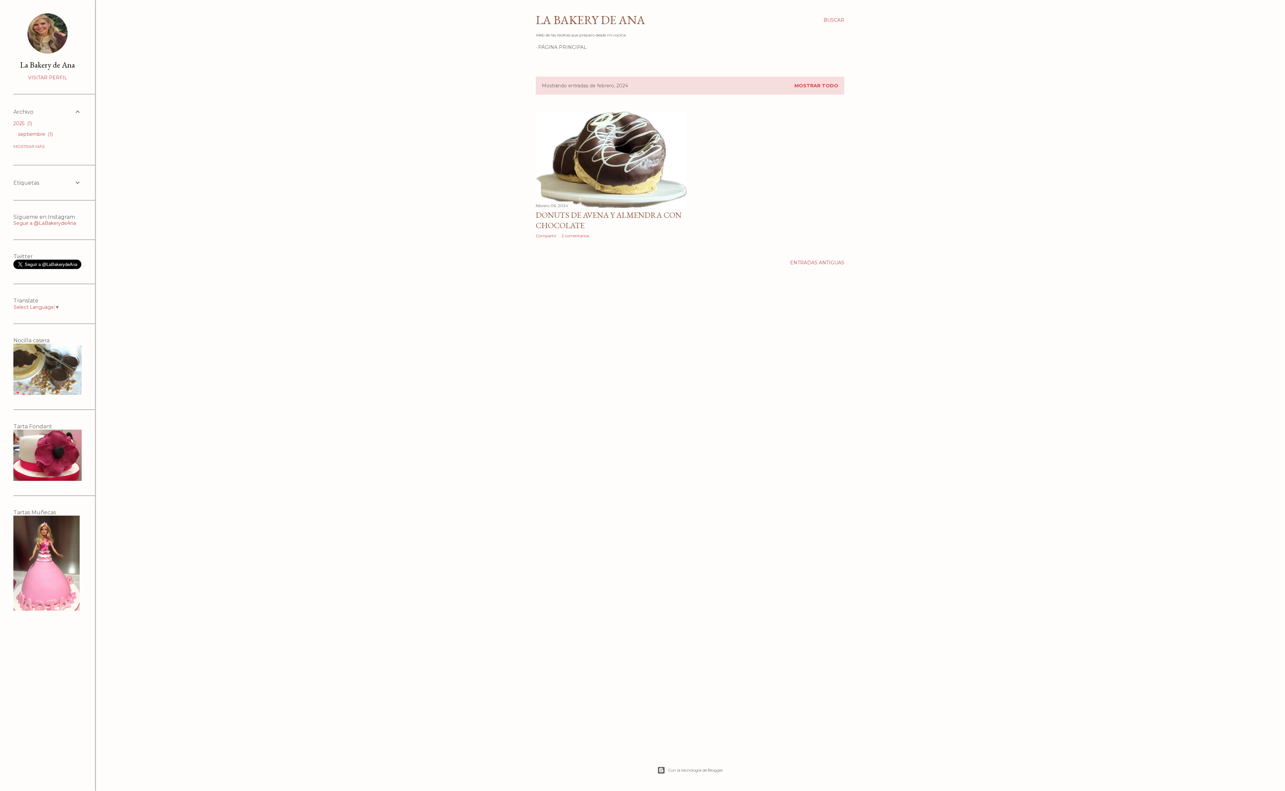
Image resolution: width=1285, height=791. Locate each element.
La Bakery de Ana (590, 20)
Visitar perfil (47, 78)
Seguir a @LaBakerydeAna (44, 223)
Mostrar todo (816, 86)
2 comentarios (575, 235)
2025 (22, 123)
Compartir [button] (546, 235)
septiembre (35, 134)
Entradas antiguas (817, 263)
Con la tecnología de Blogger (695, 770)
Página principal (562, 47)
